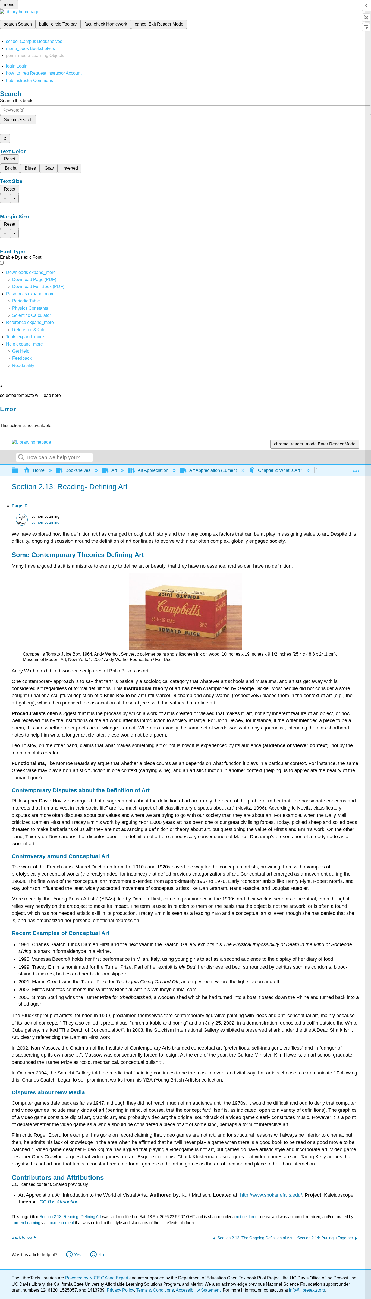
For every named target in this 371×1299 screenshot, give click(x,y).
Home (39, 470)
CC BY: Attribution (58, 1202)
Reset (9, 159)
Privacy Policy (120, 1290)
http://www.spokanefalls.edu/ (271, 1195)
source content (61, 1222)
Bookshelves (78, 470)
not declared (247, 1216)
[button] (22, 358)
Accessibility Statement (198, 1290)
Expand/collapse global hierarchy (18, 470)
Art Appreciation (153, 470)
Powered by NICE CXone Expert (97, 1278)
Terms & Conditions (155, 1290)
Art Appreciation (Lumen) (213, 470)
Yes (77, 1255)
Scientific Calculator (31, 315)
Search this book (16, 100)
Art (114, 470)
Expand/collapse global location (356, 469)
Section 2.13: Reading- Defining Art (70, 1216)
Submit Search (18, 119)
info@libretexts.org (306, 1290)
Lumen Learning (45, 522)
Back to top (22, 1237)
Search (21, 457)
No (101, 1255)
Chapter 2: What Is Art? (280, 470)
